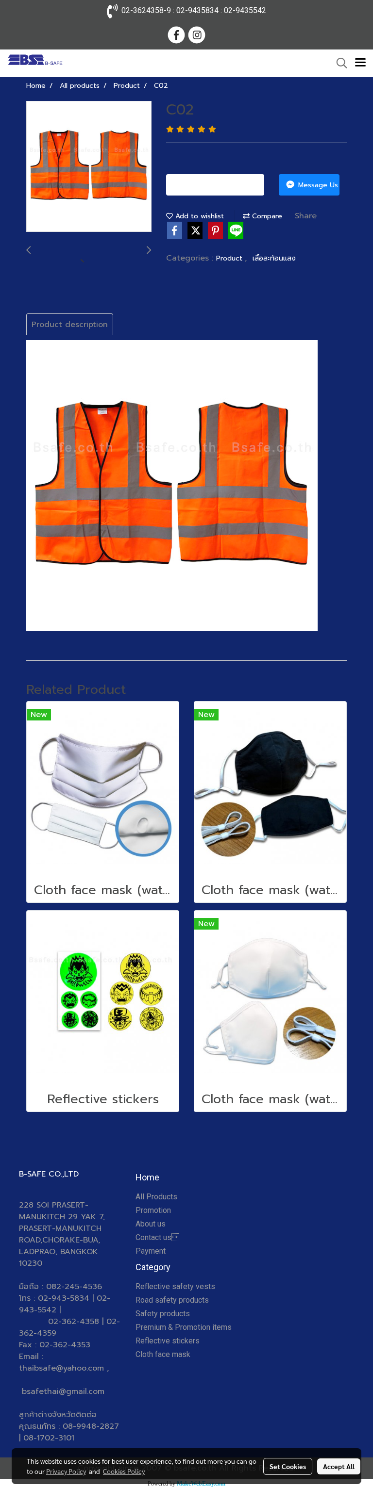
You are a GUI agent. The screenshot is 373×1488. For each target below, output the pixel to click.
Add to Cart (219, 185)
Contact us (157, 1237)
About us (151, 1223)
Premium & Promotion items (184, 1327)
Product (230, 258)
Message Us (317, 185)
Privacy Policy (66, 1471)
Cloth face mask (163, 1354)
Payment (151, 1251)
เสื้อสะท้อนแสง (274, 258)
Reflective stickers (168, 1340)
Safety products (163, 1313)
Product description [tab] (70, 324)
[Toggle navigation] (360, 63)
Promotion (153, 1210)
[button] (338, 63)
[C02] (89, 166)
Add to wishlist (198, 216)
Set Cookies (288, 1466)
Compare (266, 216)
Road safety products (172, 1300)
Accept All (339, 1466)
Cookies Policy (124, 1471)
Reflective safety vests (175, 1286)
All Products (156, 1196)
